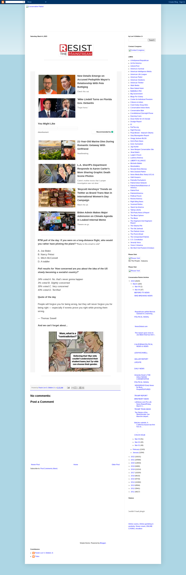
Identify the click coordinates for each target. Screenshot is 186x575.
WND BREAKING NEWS (143, 296)
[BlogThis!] (75, 387)
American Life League (138, 74)
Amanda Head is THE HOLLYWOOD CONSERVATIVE (142, 377)
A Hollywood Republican (139, 60)
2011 (133, 492)
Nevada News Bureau (138, 169)
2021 (133, 460)
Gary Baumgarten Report (139, 135)
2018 (133, 469)
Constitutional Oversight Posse (141, 113)
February (136, 449)
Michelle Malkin (136, 163)
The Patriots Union (137, 231)
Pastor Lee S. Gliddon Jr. (44, 553)
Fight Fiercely (135, 130)
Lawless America (136, 158)
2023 (133, 281)
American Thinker (137, 83)
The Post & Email (136, 234)
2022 (133, 457)
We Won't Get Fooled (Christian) (142, 248)
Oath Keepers (135, 177)
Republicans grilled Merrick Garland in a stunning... (144, 313)
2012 (133, 488)
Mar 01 (137, 445)
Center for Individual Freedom (141, 99)
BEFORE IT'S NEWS (142, 293)
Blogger (103, 543)
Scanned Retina (136, 204)
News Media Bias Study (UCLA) (142, 175)
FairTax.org (134, 127)
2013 (133, 485)
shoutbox (138, 529)
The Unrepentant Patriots (139, 237)
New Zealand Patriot (138, 172)
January (136, 453)
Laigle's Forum (135, 155)
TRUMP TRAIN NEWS (142, 409)
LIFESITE (137, 362)
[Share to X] (78, 387)
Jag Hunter (134, 147)
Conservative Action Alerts (140, 108)
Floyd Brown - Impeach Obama (141, 133)
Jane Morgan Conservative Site (142, 149)
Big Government (136, 94)
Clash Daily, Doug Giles (139, 105)
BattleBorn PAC (136, 91)
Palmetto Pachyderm (138, 180)
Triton (37, 556)
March (135, 284)
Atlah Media (134, 85)
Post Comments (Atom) (48, 468)
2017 (133, 473)
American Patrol (136, 77)
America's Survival (137, 69)
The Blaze (134, 218)
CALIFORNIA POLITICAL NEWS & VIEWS (143, 345)
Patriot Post (134, 190)
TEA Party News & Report (139, 213)
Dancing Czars (135, 116)
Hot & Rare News (136, 141)
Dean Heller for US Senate (140, 119)
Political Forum (135, 196)
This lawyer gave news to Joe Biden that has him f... (144, 334)
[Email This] (72, 387)
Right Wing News (136, 202)
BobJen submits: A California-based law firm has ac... (144, 425)
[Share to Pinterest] (83, 387)
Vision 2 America (136, 245)
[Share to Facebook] (80, 387)
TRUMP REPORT (140, 396)
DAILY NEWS (139, 369)
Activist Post (134, 66)
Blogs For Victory (136, 97)
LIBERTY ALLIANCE (138, 161)
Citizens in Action (136, 102)
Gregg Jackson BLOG (138, 138)
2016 (133, 476)
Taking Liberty (135, 210)
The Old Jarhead (136, 229)
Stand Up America (137, 207)
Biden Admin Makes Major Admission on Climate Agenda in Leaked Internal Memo (95, 216)
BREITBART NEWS (141, 399)
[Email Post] (68, 387)
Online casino (133, 524)
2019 (133, 466)
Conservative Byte (137, 111)
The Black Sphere (137, 215)
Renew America (136, 199)
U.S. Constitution (136, 240)
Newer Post (35, 465)
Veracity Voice (135, 242)
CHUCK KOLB (139, 435)
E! (131, 124)
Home (76, 465)
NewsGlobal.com (140, 326)
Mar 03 (137, 439)
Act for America (135, 63)
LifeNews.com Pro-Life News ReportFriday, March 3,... (143, 404)
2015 (133, 479)
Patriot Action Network (138, 183)
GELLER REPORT (141, 359)
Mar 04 (137, 290)
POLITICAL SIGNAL (141, 317)
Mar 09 (137, 287)
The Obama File (136, 226)
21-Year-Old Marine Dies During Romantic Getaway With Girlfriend (95, 145)
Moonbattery (135, 166)
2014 (133, 482)
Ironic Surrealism (136, 144)
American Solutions (137, 80)
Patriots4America (136, 193)
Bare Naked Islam (137, 88)
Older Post (116, 465)
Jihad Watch (135, 152)
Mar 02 (137, 442)
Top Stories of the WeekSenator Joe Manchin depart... (142, 414)
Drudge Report (135, 122)
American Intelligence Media (141, 71)
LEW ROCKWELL (141, 353)
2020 (133, 463)
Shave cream (140, 526)
